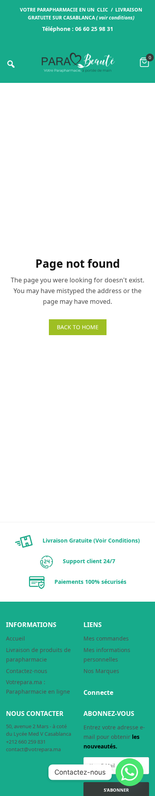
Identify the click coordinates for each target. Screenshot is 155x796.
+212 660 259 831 (26, 741)
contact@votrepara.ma (33, 749)
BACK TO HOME (78, 327)
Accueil (15, 638)
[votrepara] (77, 62)
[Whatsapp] (129, 772)
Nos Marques (101, 671)
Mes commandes (106, 638)
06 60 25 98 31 (94, 29)
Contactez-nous (26, 671)
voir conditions (116, 17)
